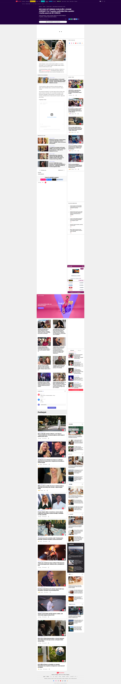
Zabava (44, 6)
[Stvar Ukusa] (76, 676)
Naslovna (40, 6)
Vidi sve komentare (52, 407)
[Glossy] (56, 676)
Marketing (45, 678)
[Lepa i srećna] (60, 676)
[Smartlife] (63, 676)
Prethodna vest (43, 170)
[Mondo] (18, 1)
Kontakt (52, 678)
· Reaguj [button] (72, 113)
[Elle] (51, 676)
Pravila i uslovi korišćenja (58, 678)
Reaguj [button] (40, 182)
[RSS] (82, 43)
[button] (66, 19)
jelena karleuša (41, 174)
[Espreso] (48, 676)
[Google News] (80, 43)
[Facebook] (69, 43)
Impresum (49, 678)
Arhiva (70, 678)
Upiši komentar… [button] (44, 404)
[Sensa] (67, 676)
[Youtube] (76, 43)
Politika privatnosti (74, 678)
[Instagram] (72, 43)
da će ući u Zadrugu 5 (46, 70)
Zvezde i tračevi (49, 6)
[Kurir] (44, 676)
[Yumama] (72, 676)
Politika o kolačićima (65, 678)
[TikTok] (78, 43)
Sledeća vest (60, 170)
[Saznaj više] (82, 424)
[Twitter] (74, 43)
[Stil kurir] (53, 676)
